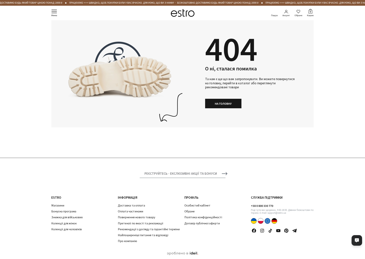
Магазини (57, 205)
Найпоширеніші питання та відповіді (143, 235)
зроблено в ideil (182, 253)
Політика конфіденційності (203, 217)
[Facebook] (254, 231)
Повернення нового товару (136, 217)
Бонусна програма (63, 211)
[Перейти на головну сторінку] (182, 13)
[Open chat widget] (357, 240)
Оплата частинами (130, 211)
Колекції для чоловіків (66, 229)
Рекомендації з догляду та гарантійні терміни (149, 229)
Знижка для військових (67, 217)
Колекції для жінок (64, 223)
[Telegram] (294, 230)
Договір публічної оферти (202, 223)
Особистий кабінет (197, 205)
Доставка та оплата (131, 205)
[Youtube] (278, 231)
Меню (54, 15)
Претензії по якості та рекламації (140, 223)
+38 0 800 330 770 (262, 206)
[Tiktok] (270, 231)
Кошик (310, 13)
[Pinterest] (286, 231)
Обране (298, 15)
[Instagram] (262, 230)
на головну (223, 103)
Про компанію (127, 241)
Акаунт (286, 15)
